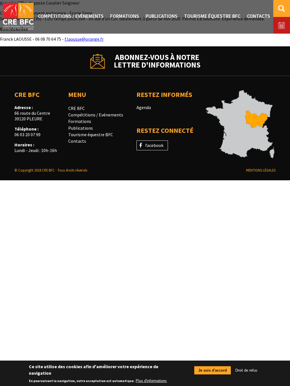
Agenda (144, 107)
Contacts (77, 141)
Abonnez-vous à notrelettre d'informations (157, 61)
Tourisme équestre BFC (90, 134)
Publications (80, 128)
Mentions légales (261, 170)
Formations (79, 121)
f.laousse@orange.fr (84, 39)
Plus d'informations (151, 381)
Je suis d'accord (212, 370)
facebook (154, 145)
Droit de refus (246, 370)
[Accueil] (18, 17)
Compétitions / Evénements (95, 115)
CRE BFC (76, 108)
